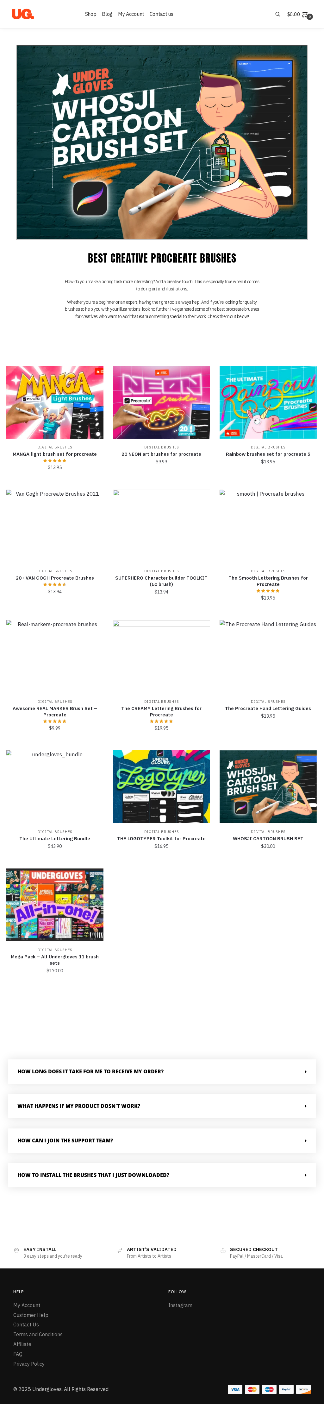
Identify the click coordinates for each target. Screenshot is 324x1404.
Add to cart (55, 481)
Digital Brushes (55, 447)
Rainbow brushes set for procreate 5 (268, 454)
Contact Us (26, 1324)
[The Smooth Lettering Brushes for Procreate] (268, 526)
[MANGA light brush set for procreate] (54, 402)
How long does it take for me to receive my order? (90, 1071)
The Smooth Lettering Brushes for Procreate (268, 581)
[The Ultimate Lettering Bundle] (54, 786)
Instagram (180, 1305)
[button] (162, 1071)
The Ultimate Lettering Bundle (54, 838)
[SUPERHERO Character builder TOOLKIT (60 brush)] (161, 526)
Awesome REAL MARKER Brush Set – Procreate (55, 711)
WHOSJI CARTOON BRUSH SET (268, 838)
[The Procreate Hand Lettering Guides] (268, 656)
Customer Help (30, 1315)
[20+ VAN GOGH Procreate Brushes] (54, 526)
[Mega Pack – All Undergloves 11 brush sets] (54, 904)
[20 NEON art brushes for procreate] (161, 402)
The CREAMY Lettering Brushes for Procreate (161, 711)
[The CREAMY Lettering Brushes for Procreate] (161, 656)
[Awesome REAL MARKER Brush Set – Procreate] (54, 656)
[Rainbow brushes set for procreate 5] (268, 402)
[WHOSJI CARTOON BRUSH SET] (268, 786)
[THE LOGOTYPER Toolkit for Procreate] (161, 786)
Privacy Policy (29, 1364)
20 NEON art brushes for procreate (161, 454)
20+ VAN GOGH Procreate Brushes (55, 578)
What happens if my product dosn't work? (78, 1105)
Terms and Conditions (38, 1334)
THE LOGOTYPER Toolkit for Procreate (161, 838)
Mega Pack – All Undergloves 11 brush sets (55, 960)
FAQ (17, 1354)
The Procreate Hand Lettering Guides (268, 708)
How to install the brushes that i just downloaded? (93, 1175)
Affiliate (22, 1344)
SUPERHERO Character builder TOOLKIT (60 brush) (161, 581)
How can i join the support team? (65, 1140)
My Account (26, 1305)
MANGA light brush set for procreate (55, 454)
